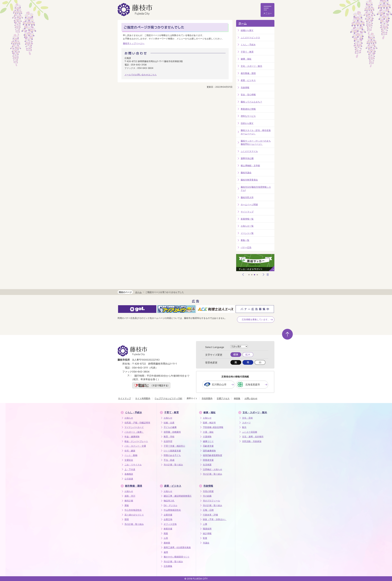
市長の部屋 (208, 491)
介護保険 (207, 436)
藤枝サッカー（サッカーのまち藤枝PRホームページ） (256, 142)
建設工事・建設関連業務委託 (178, 496)
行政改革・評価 (210, 515)
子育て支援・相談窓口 (174, 446)
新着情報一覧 (247, 219)
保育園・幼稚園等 (172, 432)
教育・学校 (169, 436)
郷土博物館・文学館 (250, 165)
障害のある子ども (172, 455)
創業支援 (168, 528)
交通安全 (128, 460)
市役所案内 (207, 398)
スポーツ (246, 422)
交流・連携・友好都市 (253, 436)
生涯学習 (168, 441)
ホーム (242, 23)
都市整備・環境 (248, 73)
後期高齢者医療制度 (212, 455)
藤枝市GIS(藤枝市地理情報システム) (256, 189)
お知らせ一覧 (247, 226)
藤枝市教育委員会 (249, 179)
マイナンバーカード (134, 427)
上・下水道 (129, 469)
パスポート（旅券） (134, 432)
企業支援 (168, 515)
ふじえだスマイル (249, 151)
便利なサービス (248, 116)
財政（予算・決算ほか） (214, 519)
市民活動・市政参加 (251, 441)
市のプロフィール (211, 500)
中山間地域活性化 (172, 510)
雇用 (166, 552)
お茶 (166, 538)
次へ (263, 274)
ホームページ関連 (249, 204)
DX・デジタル (170, 505)
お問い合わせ (251, 398)
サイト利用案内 (142, 398)
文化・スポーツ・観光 (251, 66)
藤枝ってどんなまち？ (251, 101)
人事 (205, 524)
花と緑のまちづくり (134, 515)
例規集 (237, 398)
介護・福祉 (208, 432)
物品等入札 (169, 500)
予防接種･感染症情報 (213, 427)
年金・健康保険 (131, 436)
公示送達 (128, 479)
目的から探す (247, 123)
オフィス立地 (170, 524)
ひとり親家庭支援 (172, 450)
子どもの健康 (170, 427)
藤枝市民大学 (247, 197)
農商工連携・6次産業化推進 (177, 547)
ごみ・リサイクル (133, 464)
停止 (267, 274)
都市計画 (128, 500)
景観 (126, 505)
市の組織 (207, 496)
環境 (126, 519)
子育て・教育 (247, 51)
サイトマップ (247, 211)
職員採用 (207, 528)
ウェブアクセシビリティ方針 (168, 398)
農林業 (167, 543)
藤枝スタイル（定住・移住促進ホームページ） (256, 132)
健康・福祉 (246, 58)
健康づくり (208, 441)
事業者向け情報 (248, 109)
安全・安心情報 (248, 94)
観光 (244, 427)
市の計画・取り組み (173, 464)
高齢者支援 (208, 446)
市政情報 (245, 87)
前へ (243, 274)
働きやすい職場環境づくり (176, 557)
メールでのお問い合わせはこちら (140, 74)
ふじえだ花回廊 (249, 432)
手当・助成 (169, 460)
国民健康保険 (209, 450)
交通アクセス (223, 398)
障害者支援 (208, 460)
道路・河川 (129, 496)
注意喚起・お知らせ (212, 469)
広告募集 (168, 566)
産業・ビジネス (248, 80)
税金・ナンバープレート (136, 441)
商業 (166, 533)
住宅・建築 (129, 450)
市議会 (206, 543)
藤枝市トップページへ (133, 43)
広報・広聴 (208, 510)
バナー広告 (246, 247)
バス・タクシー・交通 (135, 446)
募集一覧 (245, 240)
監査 (205, 538)
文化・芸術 (247, 418)
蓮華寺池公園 (247, 158)
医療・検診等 (209, 422)
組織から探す (247, 30)
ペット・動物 (130, 455)
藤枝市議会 (246, 172)
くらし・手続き (248, 44)
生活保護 (207, 464)
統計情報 (207, 533)
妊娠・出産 (169, 422)
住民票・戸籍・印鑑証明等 (137, 422)
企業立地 (168, 519)
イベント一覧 (247, 233)
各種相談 (128, 474)
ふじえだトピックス (250, 37)
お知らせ (128, 418)
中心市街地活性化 (133, 510)
